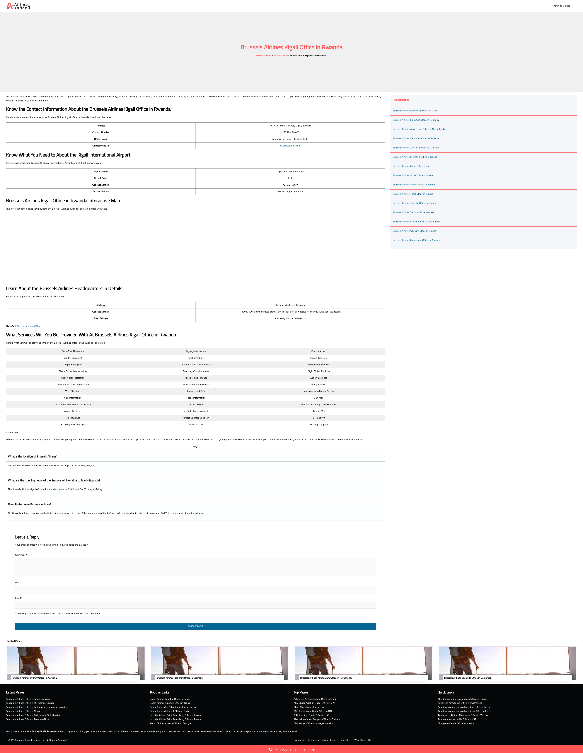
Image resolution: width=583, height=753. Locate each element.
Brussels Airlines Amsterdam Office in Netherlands (419, 129)
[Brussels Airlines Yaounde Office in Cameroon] (507, 664)
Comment (21, 555)
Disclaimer (313, 740)
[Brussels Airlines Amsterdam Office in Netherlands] (363, 664)
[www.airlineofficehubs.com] (18, 6)
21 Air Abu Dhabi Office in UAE (309, 707)
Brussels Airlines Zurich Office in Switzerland (416, 148)
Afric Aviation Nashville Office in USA (457, 719)
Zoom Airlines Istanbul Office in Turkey (170, 699)
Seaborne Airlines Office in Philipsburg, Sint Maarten (33, 715)
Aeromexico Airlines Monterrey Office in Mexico (463, 715)
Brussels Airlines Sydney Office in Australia (415, 111)
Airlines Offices (561, 6)
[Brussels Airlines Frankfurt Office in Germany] (219, 664)
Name (19, 583)
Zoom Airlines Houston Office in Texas (170, 703)
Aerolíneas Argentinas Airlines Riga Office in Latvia (464, 707)
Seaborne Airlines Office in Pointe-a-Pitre (27, 719)
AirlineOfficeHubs (263, 55)
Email (18, 598)
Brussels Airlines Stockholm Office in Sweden (416, 222)
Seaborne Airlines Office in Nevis (23, 711)
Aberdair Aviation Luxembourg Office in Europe (462, 699)
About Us (300, 740)
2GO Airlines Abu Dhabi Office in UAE (313, 711)
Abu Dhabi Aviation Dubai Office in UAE (314, 703)
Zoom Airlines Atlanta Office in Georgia (170, 724)
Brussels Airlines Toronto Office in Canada (414, 203)
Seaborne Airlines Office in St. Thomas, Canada (30, 703)
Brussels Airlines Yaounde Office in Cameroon (416, 139)
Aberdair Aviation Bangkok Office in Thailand (317, 719)
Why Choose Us (362, 740)
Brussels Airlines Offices (29, 326)
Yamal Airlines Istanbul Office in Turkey (170, 711)
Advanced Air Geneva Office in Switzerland (460, 703)
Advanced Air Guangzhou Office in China (315, 699)
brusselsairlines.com (290, 146)
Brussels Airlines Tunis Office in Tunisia (413, 194)
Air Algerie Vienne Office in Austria (456, 724)
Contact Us (345, 740)
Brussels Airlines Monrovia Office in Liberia (415, 157)
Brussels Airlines (280, 55)
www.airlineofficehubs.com (30, 740)
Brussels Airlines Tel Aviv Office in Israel (413, 213)
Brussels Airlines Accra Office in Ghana (413, 176)
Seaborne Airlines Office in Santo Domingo (28, 699)
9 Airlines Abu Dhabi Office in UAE (311, 715)
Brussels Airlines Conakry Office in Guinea (414, 231)
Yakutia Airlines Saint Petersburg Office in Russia (175, 715)
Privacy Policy (329, 740)
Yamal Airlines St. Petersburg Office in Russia (173, 707)
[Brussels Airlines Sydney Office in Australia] (75, 664)
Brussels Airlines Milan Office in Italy (412, 166)
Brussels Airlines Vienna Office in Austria (414, 185)
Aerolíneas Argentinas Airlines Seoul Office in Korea (464, 711)
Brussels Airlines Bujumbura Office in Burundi (416, 240)
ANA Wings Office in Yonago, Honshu (313, 724)
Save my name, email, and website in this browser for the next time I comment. (59, 614)
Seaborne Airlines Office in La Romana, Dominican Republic (37, 707)
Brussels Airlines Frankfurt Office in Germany (416, 120)
